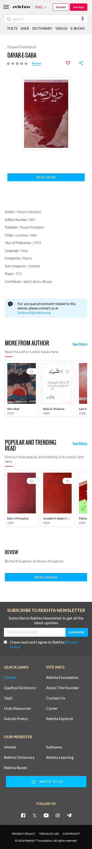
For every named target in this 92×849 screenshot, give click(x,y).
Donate (61, 7)
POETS (12, 28)
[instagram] (58, 815)
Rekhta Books (15, 768)
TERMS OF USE (49, 834)
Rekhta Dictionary (19, 757)
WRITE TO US (51, 781)
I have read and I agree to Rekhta (44, 644)
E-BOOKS (78, 28)
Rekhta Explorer (59, 719)
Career (52, 708)
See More (80, 344)
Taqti (8, 698)
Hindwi (10, 747)
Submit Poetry (16, 719)
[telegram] (69, 815)
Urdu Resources (17, 708)
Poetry (27, 258)
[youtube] (46, 815)
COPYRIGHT (71, 834)
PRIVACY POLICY (23, 834)
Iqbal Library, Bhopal (38, 281)
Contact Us (55, 698)
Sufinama (54, 747)
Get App (78, 7)
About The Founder (62, 688)
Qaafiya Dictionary (20, 688)
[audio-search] (83, 19)
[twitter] (35, 815)
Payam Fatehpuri (29, 212)
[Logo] (21, 7)
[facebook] (23, 815)
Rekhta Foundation (62, 677)
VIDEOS (61, 28)
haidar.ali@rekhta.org (34, 312)
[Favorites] (70, 63)
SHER (25, 28)
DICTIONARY (42, 28)
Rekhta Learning (60, 757)
